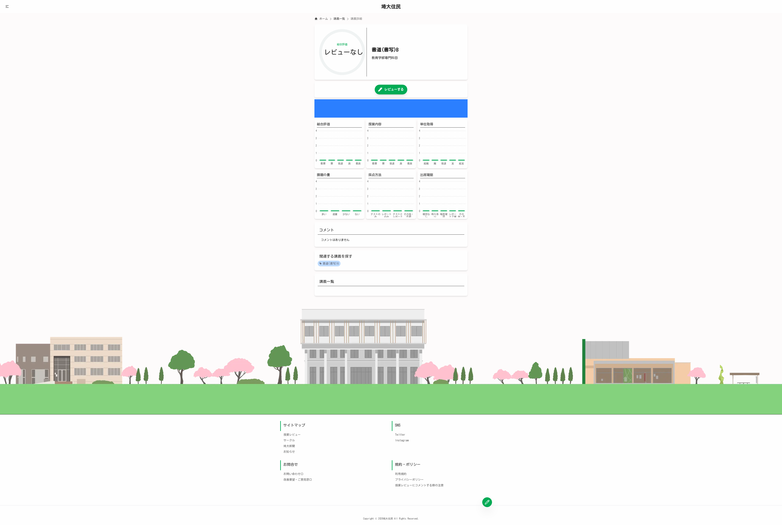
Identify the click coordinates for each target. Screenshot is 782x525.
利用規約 (400, 473)
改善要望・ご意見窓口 (297, 479)
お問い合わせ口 (293, 473)
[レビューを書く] (487, 502)
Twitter (400, 434)
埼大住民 (391, 6)
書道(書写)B (331, 263)
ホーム (323, 18)
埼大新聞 (289, 446)
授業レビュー (292, 434)
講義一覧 (339, 18)
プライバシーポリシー (409, 479)
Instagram (402, 440)
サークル (289, 440)
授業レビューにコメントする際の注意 (419, 485)
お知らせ (289, 451)
